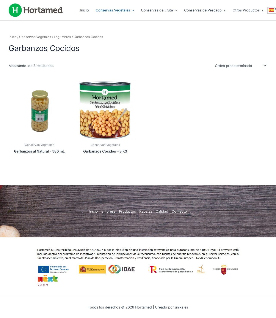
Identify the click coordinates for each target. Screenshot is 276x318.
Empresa (108, 211)
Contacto (179, 211)
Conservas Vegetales (35, 37)
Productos (127, 211)
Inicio (12, 37)
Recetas (145, 211)
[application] (132, 10)
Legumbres (62, 37)
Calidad (162, 211)
